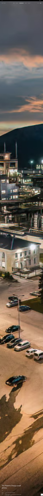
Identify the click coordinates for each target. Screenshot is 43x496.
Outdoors (20, 494)
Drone (9, 494)
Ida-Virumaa (6, 492)
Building (8, 494)
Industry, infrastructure (10, 492)
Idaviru (16, 494)
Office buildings (13, 492)
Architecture (6, 494)
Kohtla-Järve (18, 494)
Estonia (12, 494)
